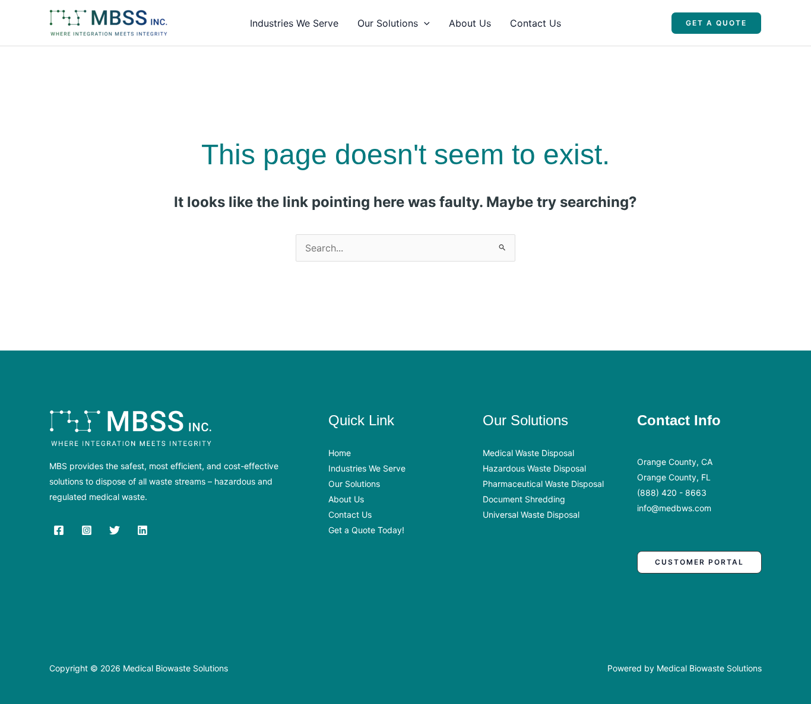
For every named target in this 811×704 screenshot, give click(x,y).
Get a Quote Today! (366, 530)
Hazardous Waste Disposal (534, 468)
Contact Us (535, 23)
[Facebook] (58, 530)
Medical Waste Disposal (528, 453)
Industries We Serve (294, 23)
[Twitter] (114, 530)
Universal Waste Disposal (531, 514)
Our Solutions (387, 23)
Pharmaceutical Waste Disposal (543, 484)
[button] (424, 23)
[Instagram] (86, 530)
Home (339, 453)
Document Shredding (524, 499)
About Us (470, 23)
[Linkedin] (142, 530)
